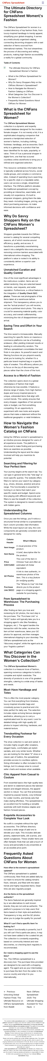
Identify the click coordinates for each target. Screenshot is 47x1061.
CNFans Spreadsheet (13, 2)
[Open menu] (43, 2)
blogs (27, 1055)
